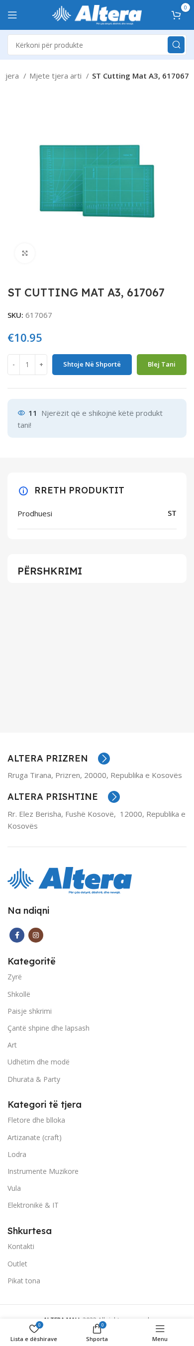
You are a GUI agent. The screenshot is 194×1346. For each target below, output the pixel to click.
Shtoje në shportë (92, 364)
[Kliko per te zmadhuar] (25, 253)
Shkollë (18, 994)
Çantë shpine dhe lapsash (48, 1028)
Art (12, 1045)
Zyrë (14, 976)
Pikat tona (23, 1280)
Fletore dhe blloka (36, 1120)
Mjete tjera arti (56, 76)
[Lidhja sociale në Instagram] (35, 935)
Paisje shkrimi (29, 1011)
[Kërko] (176, 44)
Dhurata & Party (33, 1079)
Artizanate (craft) (34, 1137)
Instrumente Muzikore (43, 1171)
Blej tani (162, 364)
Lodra (16, 1154)
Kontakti (20, 1246)
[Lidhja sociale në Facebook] (16, 935)
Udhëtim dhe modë (38, 1061)
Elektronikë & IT (33, 1205)
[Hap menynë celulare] (12, 15)
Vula (14, 1188)
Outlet (17, 1263)
